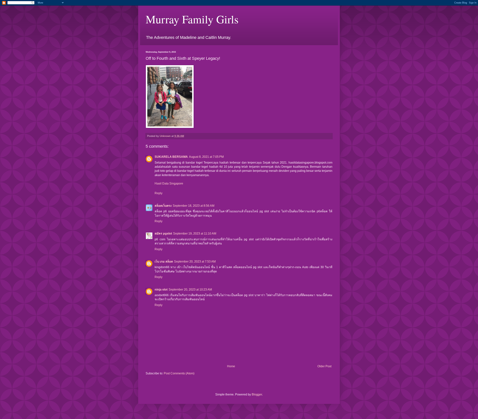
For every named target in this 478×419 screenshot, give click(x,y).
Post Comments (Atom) (179, 373)
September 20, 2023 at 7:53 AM (195, 261)
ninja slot (161, 289)
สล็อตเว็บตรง (163, 205)
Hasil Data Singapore (169, 183)
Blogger (257, 394)
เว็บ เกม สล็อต (164, 261)
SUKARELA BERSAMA (171, 156)
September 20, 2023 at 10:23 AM (190, 289)
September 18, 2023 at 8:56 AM (193, 205)
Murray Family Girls (192, 19)
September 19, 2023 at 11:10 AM (194, 233)
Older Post (324, 366)
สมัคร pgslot (163, 233)
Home (231, 366)
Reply (158, 193)
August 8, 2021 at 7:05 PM (206, 156)
